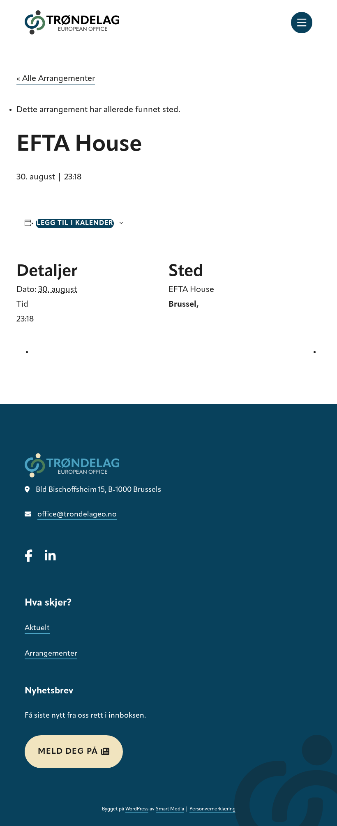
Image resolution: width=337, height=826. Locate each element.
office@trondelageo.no (77, 515)
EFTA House (191, 290)
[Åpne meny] (301, 22)
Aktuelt (37, 628)
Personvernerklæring (212, 809)
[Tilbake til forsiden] (72, 22)
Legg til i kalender (75, 223)
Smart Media (170, 809)
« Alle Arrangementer (55, 79)
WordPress (136, 809)
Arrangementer (51, 654)
